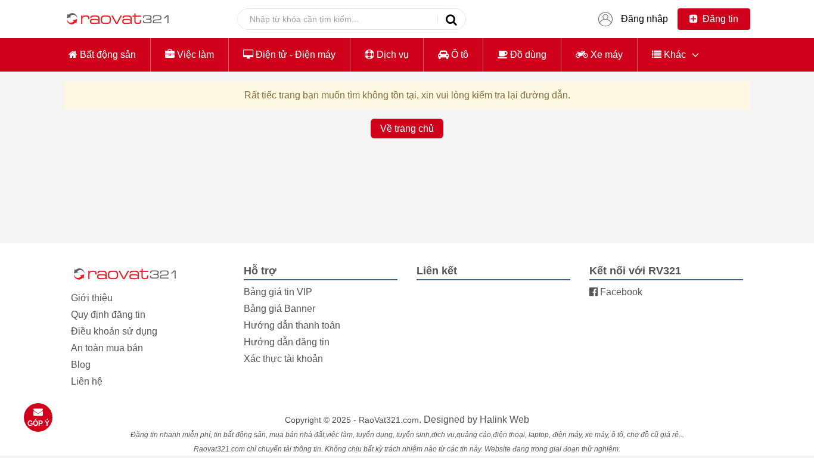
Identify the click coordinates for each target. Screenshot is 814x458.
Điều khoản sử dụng (114, 331)
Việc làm (194, 54)
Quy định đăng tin (108, 315)
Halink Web (504, 419)
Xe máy (605, 54)
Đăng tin (719, 19)
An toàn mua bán (107, 348)
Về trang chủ (407, 128)
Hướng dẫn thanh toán (292, 325)
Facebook (620, 292)
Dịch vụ (391, 54)
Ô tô (458, 54)
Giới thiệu (92, 298)
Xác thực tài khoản (283, 359)
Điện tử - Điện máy (294, 54)
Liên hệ (86, 381)
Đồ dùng (527, 54)
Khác (673, 54)
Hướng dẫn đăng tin (287, 342)
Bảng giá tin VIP (278, 292)
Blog (81, 365)
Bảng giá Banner (279, 309)
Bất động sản (106, 54)
